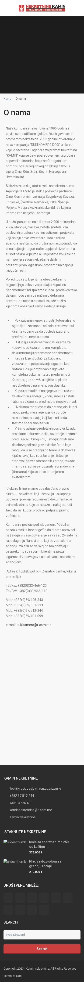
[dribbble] (44, 898)
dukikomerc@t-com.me (34, 625)
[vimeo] (44, 910)
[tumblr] (8, 910)
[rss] (20, 898)
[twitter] (32, 898)
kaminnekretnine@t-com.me (31, 810)
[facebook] (8, 898)
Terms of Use (12, 976)
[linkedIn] (68, 898)
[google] (56, 898)
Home (7, 98)
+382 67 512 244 (22, 796)
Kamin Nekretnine (23, 817)
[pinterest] (20, 910)
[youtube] (32, 910)
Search (42, 949)
